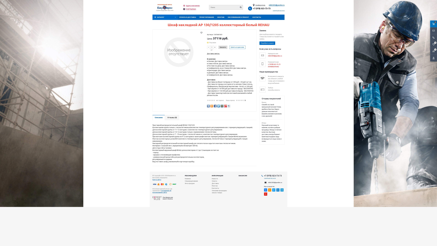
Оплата (214, 181)
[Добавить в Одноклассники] (211, 106)
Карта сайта (156, 179)
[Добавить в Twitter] (218, 106)
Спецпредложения (191, 181)
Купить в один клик (237, 47)
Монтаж (220, 17)
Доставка (215, 183)
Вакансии (243, 175)
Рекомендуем (191, 175)
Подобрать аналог (267, 43)
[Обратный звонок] (433, 37)
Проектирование (206, 17)
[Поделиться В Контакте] (208, 106)
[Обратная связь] (433, 30)
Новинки (188, 178)
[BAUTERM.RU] (165, 7)
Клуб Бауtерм (191, 9)
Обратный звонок (279, 10)
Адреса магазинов (193, 6)
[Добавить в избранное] (201, 32)
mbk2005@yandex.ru (277, 5)
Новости (215, 178)
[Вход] (433, 58)
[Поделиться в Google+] (225, 106)
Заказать (223, 47)
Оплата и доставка (187, 17)
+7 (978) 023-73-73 (262, 8)
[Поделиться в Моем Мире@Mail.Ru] (222, 106)
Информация (217, 175)
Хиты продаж (189, 183)
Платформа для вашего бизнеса (168, 198)
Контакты (256, 17)
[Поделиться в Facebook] (215, 106)
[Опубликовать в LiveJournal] (228, 106)
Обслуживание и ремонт (238, 17)
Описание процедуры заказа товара (219, 191)
